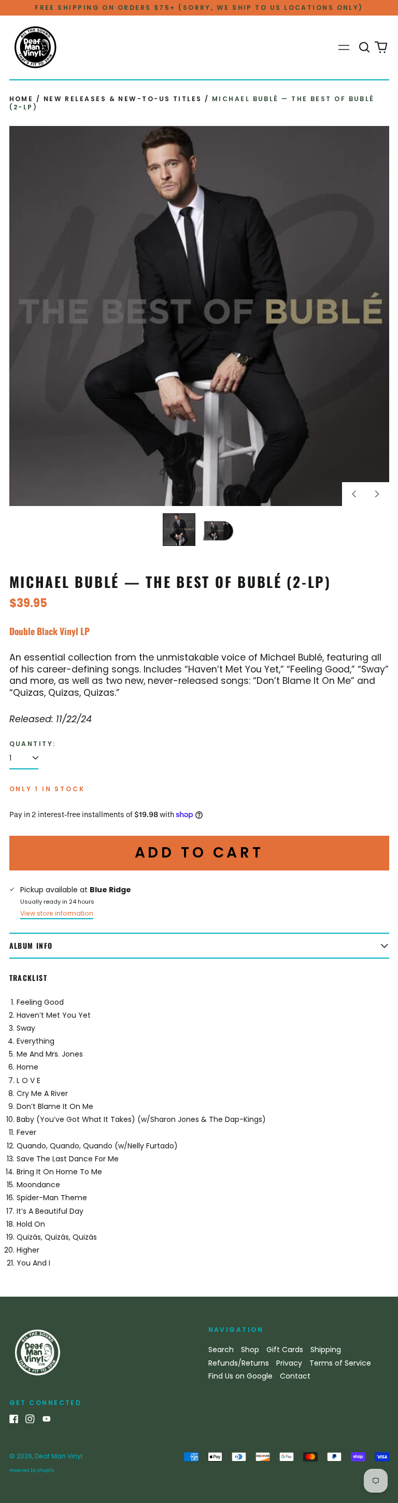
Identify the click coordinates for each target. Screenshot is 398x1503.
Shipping (325, 1349)
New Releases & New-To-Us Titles (123, 98)
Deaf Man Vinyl (58, 1456)
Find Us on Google (240, 1376)
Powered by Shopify (31, 1470)
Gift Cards (284, 1349)
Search (221, 1349)
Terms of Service (340, 1363)
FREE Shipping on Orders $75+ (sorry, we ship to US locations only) (199, 7)
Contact (295, 1376)
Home (21, 98)
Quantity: (32, 744)
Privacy (289, 1363)
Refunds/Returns (238, 1363)
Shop (250, 1349)
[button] (365, 47)
